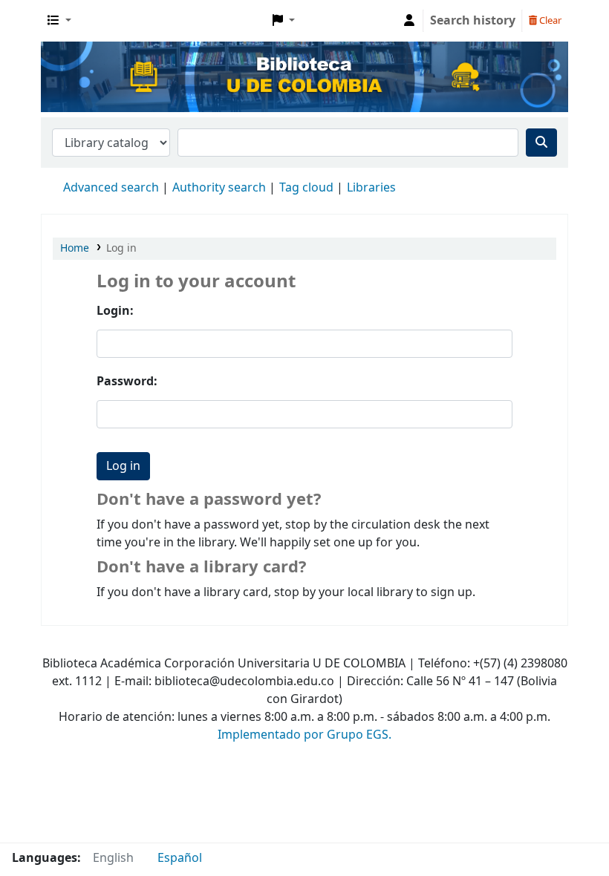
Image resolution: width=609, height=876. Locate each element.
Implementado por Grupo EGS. (304, 735)
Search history (472, 21)
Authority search (219, 188)
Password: (127, 381)
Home (74, 248)
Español (179, 858)
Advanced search (111, 188)
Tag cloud (306, 188)
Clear (549, 20)
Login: (115, 311)
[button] (59, 21)
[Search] (541, 142)
